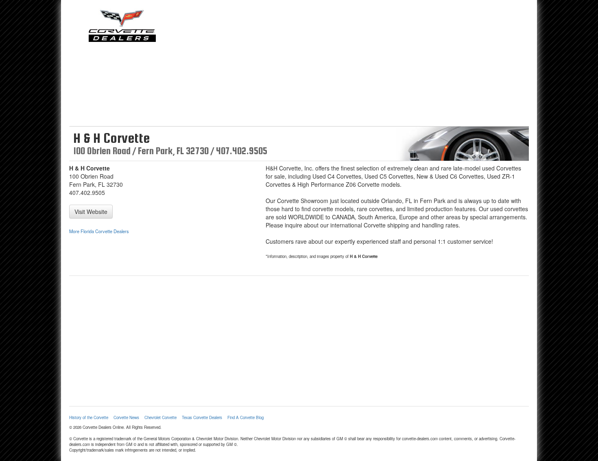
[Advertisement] (358, 65)
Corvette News (126, 417)
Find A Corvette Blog (245, 417)
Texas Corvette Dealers (202, 417)
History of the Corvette (88, 417)
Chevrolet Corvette (160, 417)
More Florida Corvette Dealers (99, 231)
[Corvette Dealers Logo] (122, 25)
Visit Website (90, 212)
